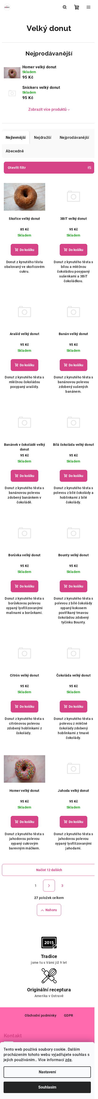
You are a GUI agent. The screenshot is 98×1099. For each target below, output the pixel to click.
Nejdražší (42, 137)
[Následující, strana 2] (49, 886)
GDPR (68, 1015)
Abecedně (15, 151)
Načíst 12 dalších (49, 870)
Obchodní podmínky (40, 1015)
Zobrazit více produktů (47, 109)
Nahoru (51, 910)
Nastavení (47, 1072)
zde (68, 1060)
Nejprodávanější (74, 137)
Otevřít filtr (17, 168)
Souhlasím (47, 1087)
